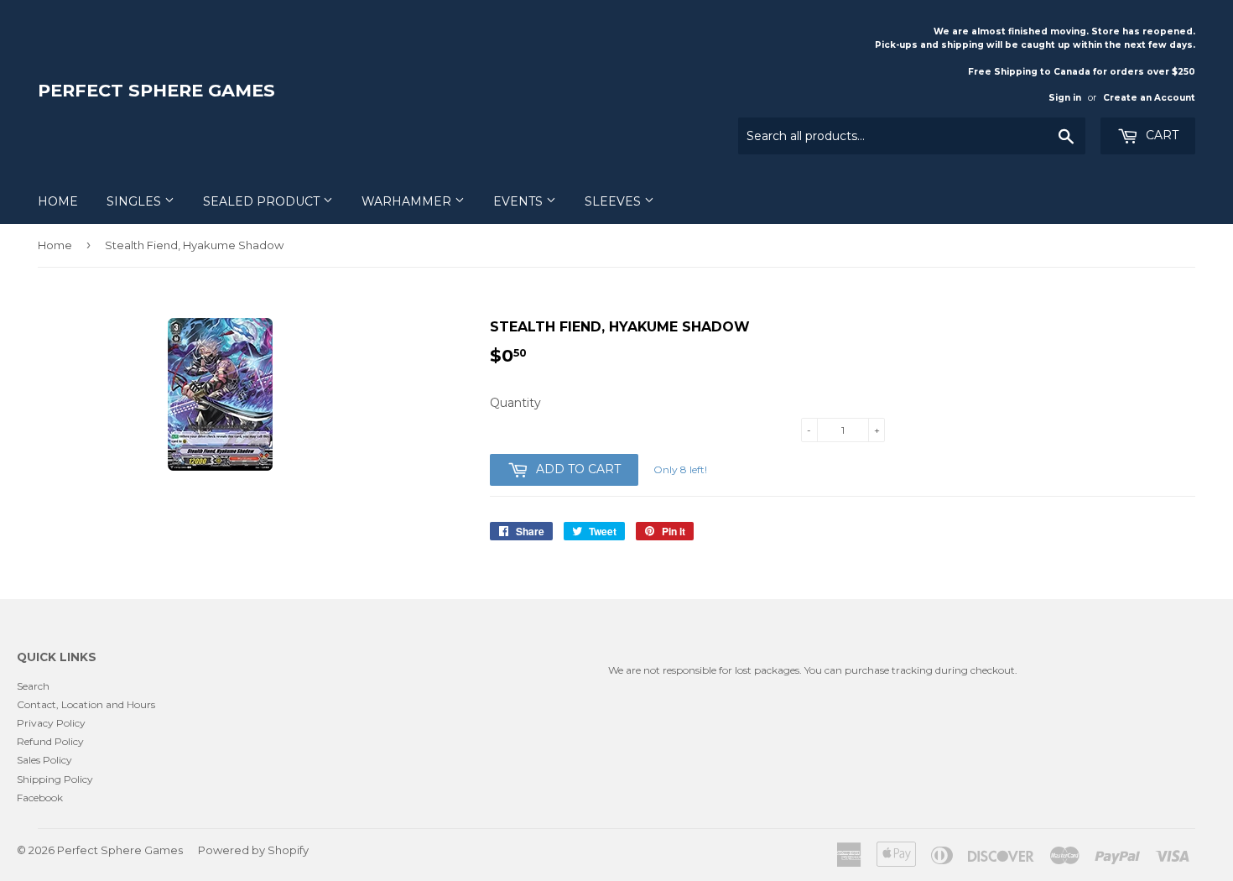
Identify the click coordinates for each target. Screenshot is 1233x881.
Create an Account (1149, 97)
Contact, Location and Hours (86, 704)
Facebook (40, 797)
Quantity (515, 402)
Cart (1160, 135)
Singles (135, 201)
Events (519, 201)
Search (33, 686)
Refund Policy (50, 741)
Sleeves (614, 201)
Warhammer (408, 201)
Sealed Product (263, 201)
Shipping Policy (55, 779)
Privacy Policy (51, 723)
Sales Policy (44, 759)
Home (58, 201)
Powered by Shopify (253, 850)
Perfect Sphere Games (156, 90)
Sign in (1064, 97)
